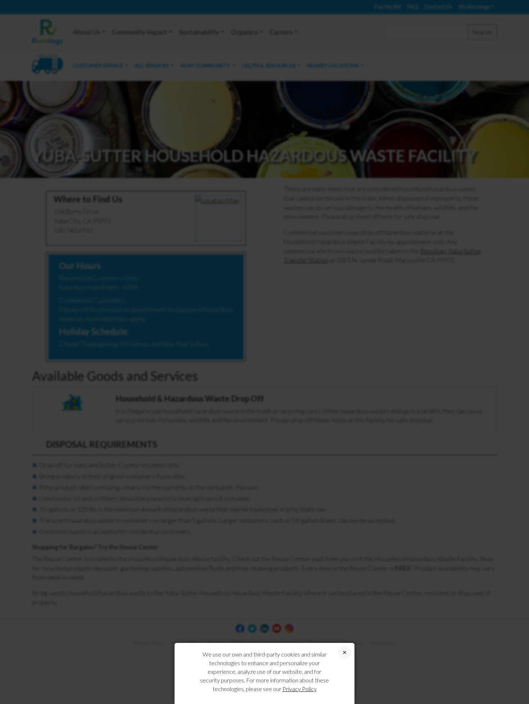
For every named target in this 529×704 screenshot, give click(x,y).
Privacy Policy (299, 688)
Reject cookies (344, 652)
